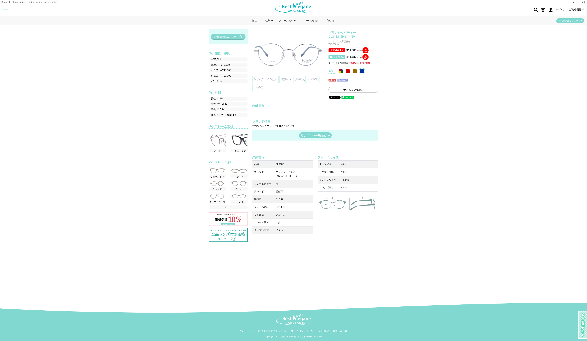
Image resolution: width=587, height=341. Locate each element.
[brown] (355, 71)
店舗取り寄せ (337, 50)
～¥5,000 (216, 59)
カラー (332, 71)
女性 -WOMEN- (219, 104)
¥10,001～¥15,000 (221, 70)
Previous (254, 56)
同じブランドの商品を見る (315, 135)
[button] (543, 9)
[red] (348, 71)
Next (322, 56)
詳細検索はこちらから (570, 20)
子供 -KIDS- (217, 109)
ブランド (330, 20)
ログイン (561, 9)
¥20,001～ (216, 81)
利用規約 (324, 331)
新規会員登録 (576, 9)
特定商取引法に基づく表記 (272, 331)
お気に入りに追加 (355, 89)
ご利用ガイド (247, 331)
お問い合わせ (340, 331)
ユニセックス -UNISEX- (224, 115)
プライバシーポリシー (303, 331)
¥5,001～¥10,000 (220, 65)
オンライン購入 (338, 57)
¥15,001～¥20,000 (221, 75)
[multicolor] (341, 71)
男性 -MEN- (217, 98)
